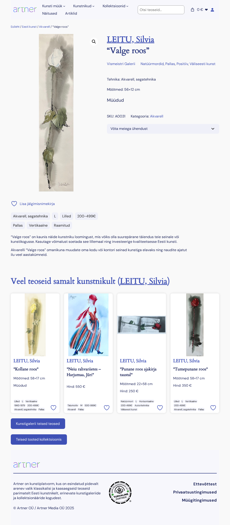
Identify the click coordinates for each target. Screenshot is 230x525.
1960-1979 (19, 405)
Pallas (18, 225)
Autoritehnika (142, 405)
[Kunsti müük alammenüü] (64, 6)
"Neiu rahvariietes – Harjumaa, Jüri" (84, 372)
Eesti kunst (29, 27)
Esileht (15, 27)
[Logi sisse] (212, 9)
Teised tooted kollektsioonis (39, 439)
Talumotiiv (73, 405)
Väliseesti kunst (202, 63)
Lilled (66, 216)
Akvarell (44, 27)
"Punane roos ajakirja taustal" (138, 372)
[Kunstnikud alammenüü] (93, 6)
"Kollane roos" (25, 369)
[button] (94, 42)
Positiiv (182, 63)
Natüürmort (127, 401)
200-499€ (86, 216)
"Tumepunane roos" (190, 369)
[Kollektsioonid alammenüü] (127, 6)
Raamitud (62, 225)
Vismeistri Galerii (121, 63)
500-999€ (90, 405)
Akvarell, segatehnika (30, 216)
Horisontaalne (146, 401)
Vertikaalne (38, 225)
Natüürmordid (152, 63)
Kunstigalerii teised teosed (38, 423)
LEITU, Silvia (130, 39)
